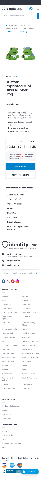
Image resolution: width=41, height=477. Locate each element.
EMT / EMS (6, 323)
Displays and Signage (7, 317)
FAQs (4, 439)
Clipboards (26, 308)
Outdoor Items (8, 353)
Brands (25, 300)
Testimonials (7, 414)
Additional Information (11, 443)
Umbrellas (26, 388)
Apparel (5, 296)
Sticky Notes (7, 374)
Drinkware (26, 316)
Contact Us (6, 418)
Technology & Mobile (7, 379)
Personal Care (8, 362)
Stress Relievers (28, 374)
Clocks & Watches (9, 312)
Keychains (26, 337)
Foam (24, 329)
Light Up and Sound (10, 345)
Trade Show (27, 384)
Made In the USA (28, 345)
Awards (25, 296)
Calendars (6, 304)
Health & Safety (28, 333)
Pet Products (27, 362)
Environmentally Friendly (28, 324)
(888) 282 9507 (12, 261)
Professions (7, 366)
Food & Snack (7, 333)
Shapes (5, 370)
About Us (5, 410)
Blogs (4, 447)
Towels (5, 384)
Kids (3, 341)
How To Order (7, 435)
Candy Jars (26, 304)
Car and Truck (8, 308)
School (25, 366)
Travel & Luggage (9, 388)
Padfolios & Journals (30, 353)
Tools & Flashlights (30, 378)
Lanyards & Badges (30, 341)
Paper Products (8, 357)
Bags (4, 300)
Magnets (5, 349)
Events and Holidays (10, 329)
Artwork (5, 431)
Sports (24, 370)
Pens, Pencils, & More (30, 357)
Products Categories (10, 406)
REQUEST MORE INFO (20, 175)
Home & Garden (8, 337)
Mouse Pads (27, 349)
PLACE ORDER (20, 167)
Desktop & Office (29, 312)
